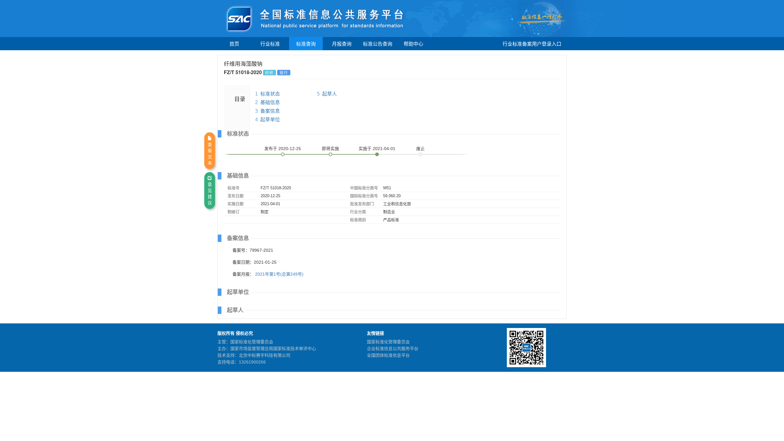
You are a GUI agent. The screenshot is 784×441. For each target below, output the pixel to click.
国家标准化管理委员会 (388, 341)
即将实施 (330, 148)
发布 (282, 148)
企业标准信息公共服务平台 (392, 348)
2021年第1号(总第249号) (279, 274)
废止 (420, 148)
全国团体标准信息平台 (388, 355)
